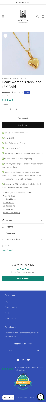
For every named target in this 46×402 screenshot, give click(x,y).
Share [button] (7, 246)
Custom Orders (11, 307)
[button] (3, 16)
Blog (6, 313)
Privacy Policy (10, 318)
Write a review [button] (23, 278)
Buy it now (23, 125)
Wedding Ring (8, 196)
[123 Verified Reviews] (23, 391)
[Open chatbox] (40, 396)
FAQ (6, 301)
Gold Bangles (8, 202)
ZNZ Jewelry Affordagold (19, 397)
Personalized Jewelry (11, 212)
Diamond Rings (9, 209)
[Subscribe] (38, 350)
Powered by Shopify (31, 397)
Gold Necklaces (9, 199)
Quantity (5, 104)
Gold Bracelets (9, 206)
